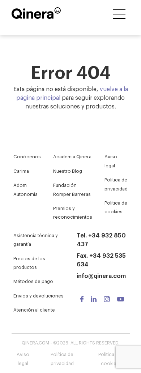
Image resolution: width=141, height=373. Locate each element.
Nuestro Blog (67, 171)
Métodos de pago (33, 281)
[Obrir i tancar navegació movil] (119, 14)
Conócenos (27, 156)
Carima (21, 171)
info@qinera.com (101, 275)
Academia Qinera (72, 156)
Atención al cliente (34, 309)
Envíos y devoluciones (38, 295)
